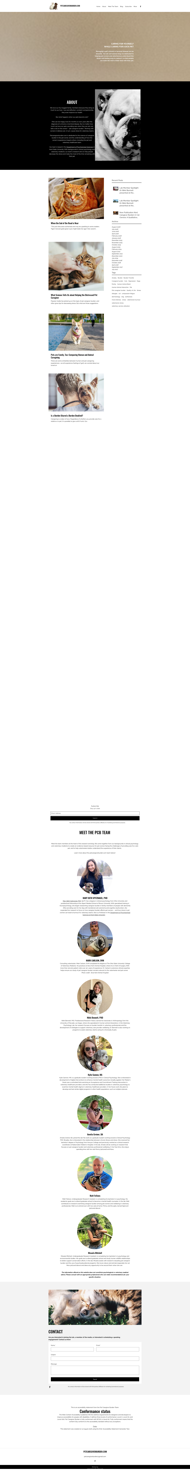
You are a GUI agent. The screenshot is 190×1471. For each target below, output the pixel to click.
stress (124, 300)
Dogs (138, 281)
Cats (125, 281)
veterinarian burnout (133, 300)
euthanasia (128, 296)
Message (54, 1364)
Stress (139, 290)
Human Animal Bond (124, 284)
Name (53, 1345)
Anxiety (114, 278)
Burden (120, 278)
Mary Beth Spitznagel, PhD (72, 901)
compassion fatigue (128, 293)
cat (120, 293)
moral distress (116, 300)
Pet (131, 287)
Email (98, 1345)
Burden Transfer (129, 278)
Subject (53, 1354)
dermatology (116, 296)
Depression (132, 281)
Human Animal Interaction (120, 287)
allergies (114, 293)
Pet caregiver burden (118, 290)
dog (122, 296)
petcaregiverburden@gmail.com (95, 1456)
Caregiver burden (117, 281)
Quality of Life (131, 290)
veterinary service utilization (121, 306)
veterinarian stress (118, 303)
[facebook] (141, 6)
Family (114, 284)
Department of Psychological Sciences (79, 147)
